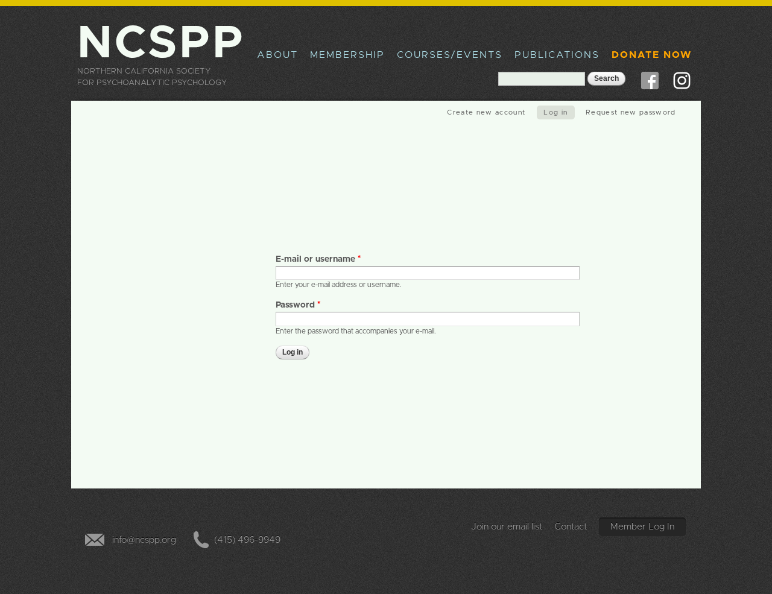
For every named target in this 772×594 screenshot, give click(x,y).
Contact (570, 526)
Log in (559, 112)
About (277, 55)
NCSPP (161, 43)
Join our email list (507, 526)
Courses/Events (449, 55)
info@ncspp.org (144, 540)
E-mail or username (318, 259)
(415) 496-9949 (247, 540)
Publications (557, 55)
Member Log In (642, 526)
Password (298, 305)
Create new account (486, 112)
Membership (347, 55)
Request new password (631, 112)
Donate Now (652, 55)
